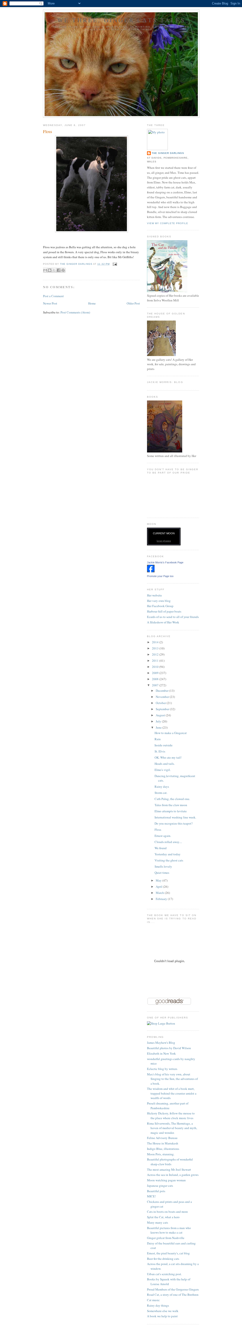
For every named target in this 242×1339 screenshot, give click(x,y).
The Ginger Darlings (168, 153)
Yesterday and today (168, 854)
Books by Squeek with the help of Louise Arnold (168, 1281)
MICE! (151, 1196)
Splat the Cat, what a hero (163, 1217)
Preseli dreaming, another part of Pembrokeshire (167, 1105)
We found (161, 848)
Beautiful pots (156, 1191)
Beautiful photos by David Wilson (169, 1048)
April (159, 886)
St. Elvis (160, 751)
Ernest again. (163, 836)
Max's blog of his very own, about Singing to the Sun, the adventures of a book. (172, 1079)
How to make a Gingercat (171, 733)
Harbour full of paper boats (164, 611)
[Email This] (45, 270)
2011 (155, 660)
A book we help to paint (162, 1316)
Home (92, 303)
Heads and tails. (165, 763)
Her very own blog (159, 601)
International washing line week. (175, 817)
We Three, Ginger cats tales (121, 20)
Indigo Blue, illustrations (163, 1149)
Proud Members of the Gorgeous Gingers (173, 1289)
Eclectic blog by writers (162, 1069)
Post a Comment (53, 296)
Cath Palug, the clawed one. (172, 799)
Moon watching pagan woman (166, 1180)
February (162, 899)
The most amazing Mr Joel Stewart (169, 1169)
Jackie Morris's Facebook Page (165, 562)
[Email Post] (114, 264)
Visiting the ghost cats (169, 860)
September (163, 709)
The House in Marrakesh (162, 1143)
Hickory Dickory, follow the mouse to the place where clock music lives (171, 1115)
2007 (155, 685)
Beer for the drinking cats (163, 1258)
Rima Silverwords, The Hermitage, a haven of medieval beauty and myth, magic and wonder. (172, 1128)
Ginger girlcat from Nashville (165, 1238)
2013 (155, 648)
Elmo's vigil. (163, 770)
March (160, 893)
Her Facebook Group (160, 606)
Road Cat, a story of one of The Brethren (173, 1294)
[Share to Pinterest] (63, 270)
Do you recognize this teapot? (174, 823)
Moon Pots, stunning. (160, 1154)
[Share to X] (54, 270)
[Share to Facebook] (58, 270)
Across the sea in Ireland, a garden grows (173, 1175)
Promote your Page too (160, 576)
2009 (155, 673)
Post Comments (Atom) (75, 312)
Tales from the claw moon (171, 805)
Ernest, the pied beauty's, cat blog (168, 1253)
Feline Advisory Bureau (162, 1138)
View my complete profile (167, 223)
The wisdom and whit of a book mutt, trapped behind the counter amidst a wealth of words (171, 1093)
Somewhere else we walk (162, 1311)
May (159, 880)
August (161, 715)
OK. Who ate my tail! (168, 757)
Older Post (133, 303)
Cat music (153, 1300)
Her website (154, 595)
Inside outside (164, 745)
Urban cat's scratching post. (164, 1274)
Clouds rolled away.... (168, 842)
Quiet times (162, 872)
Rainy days (162, 786)
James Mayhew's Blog (161, 1042)
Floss (158, 829)
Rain (158, 739)
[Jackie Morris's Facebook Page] (151, 571)
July (159, 721)
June (159, 727)
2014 (155, 642)
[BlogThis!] (49, 270)
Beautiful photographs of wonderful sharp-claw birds (170, 1161)
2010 (155, 667)
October (161, 703)
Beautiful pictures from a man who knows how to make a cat (169, 1230)
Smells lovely (163, 866)
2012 (155, 654)
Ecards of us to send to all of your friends (173, 617)
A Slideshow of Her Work (163, 622)
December (162, 690)
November (163, 697)
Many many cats (157, 1222)
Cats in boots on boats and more (167, 1211)
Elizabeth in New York (161, 1053)
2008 (155, 679)
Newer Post (50, 303)
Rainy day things (158, 1305)
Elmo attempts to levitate (171, 811)
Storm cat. (161, 793)
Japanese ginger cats (160, 1185)
